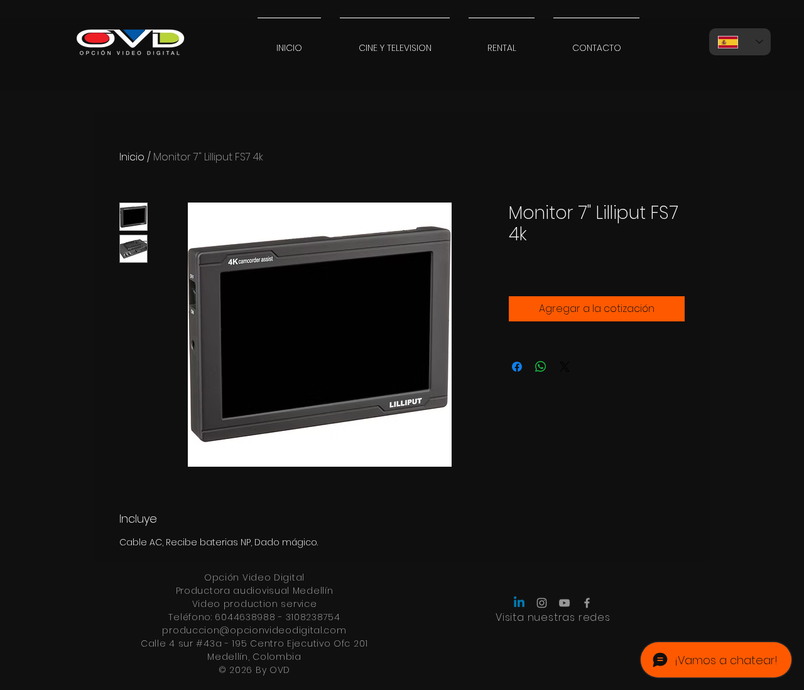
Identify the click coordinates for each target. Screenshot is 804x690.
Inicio (131, 157)
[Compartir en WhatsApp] (540, 366)
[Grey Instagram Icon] (541, 602)
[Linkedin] (519, 602)
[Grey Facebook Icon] (587, 602)
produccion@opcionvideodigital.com (254, 630)
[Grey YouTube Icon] (564, 602)
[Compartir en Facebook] (516, 366)
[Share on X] (564, 366)
